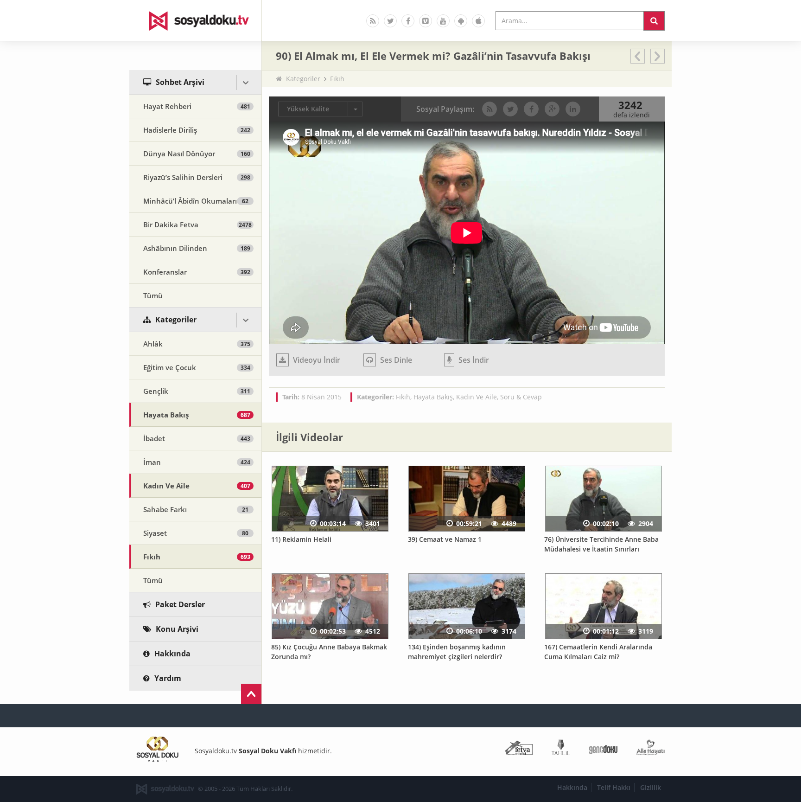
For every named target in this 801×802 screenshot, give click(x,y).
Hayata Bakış (433, 396)
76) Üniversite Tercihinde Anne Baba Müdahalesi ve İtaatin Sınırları (601, 544)
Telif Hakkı (613, 787)
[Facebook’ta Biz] (407, 20)
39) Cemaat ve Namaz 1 (445, 539)
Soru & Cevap (521, 396)
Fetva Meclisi (519, 749)
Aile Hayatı (650, 749)
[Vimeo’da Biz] (425, 20)
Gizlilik (650, 787)
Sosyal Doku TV (195, 20)
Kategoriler (303, 78)
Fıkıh (337, 78)
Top (251, 694)
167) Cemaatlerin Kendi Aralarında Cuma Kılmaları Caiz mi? (598, 651)
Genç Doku (603, 749)
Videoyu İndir (315, 360)
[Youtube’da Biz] (443, 20)
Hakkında (572, 787)
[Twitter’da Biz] (390, 20)
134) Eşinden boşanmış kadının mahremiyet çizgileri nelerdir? (457, 651)
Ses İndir (473, 360)
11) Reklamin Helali (301, 539)
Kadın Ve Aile (476, 396)
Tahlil (561, 749)
